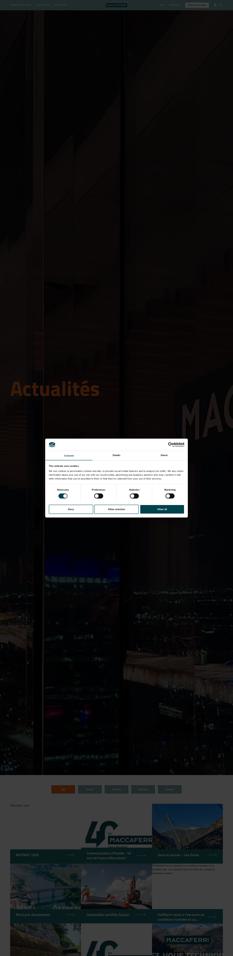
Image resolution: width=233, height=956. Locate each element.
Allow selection (116, 509)
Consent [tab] (69, 455)
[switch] (98, 496)
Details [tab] (116, 455)
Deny (71, 509)
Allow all (162, 509)
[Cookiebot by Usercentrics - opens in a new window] (170, 444)
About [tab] (164, 455)
